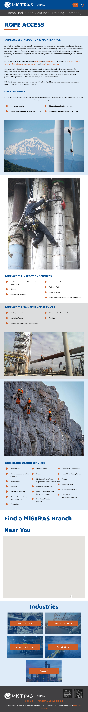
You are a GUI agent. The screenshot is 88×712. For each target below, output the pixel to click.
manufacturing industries (50, 64)
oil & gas (70, 61)
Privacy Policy (78, 705)
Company (74, 13)
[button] (72, 596)
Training (58, 13)
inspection (38, 61)
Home (11, 13)
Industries (25, 13)
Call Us (29, 700)
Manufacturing (25, 647)
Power (44, 670)
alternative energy (30, 64)
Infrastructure (63, 623)
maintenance (50, 61)
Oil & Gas (63, 647)
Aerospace (25, 623)
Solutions (42, 13)
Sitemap (44, 708)
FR (81, 5)
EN (75, 5)
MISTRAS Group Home (50, 700)
